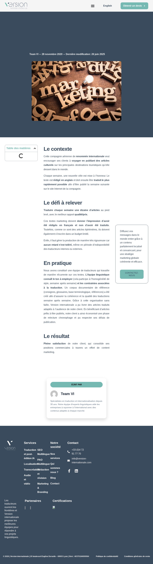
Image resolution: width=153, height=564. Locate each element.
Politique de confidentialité (107, 556)
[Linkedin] (76, 471)
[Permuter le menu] (93, 6)
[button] (35, 148)
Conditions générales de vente (137, 556)
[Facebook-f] (69, 471)
